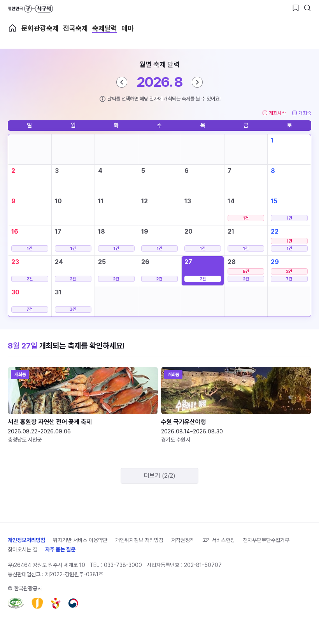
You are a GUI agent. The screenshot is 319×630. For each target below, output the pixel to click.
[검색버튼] (307, 8)
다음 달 (197, 82)
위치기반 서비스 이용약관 (80, 540)
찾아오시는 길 (22, 549)
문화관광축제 (40, 28)
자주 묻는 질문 (60, 549)
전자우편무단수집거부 (266, 540)
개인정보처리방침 (26, 540)
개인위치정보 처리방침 (139, 540)
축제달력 (104, 28)
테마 (127, 28)
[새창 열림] (16, 603)
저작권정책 (183, 540)
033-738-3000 (123, 565)
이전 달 (121, 82)
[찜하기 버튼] (296, 8)
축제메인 (12, 28)
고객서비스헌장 (218, 540)
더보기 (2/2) (159, 475)
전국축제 (75, 28)
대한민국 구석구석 (30, 8)
